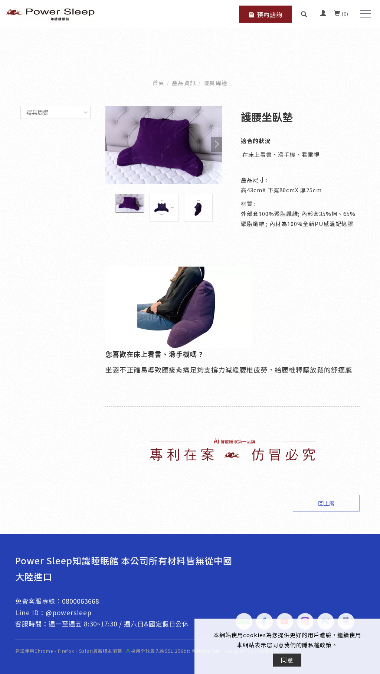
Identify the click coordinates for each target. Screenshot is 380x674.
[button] (304, 14)
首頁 (159, 83)
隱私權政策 (317, 645)
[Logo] (50, 13)
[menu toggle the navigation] (363, 14)
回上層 (326, 503)
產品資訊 (184, 83)
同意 (287, 659)
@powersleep (69, 612)
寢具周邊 (215, 83)
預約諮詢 (269, 14)
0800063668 (80, 601)
